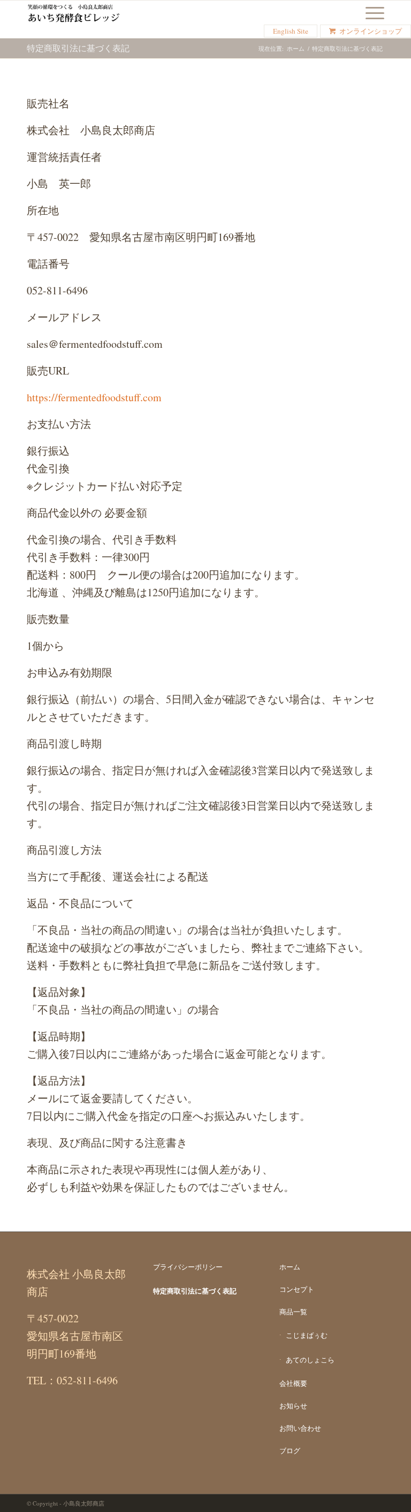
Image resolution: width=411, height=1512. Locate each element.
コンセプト (296, 1289)
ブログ (289, 1450)
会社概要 (293, 1383)
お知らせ (293, 1405)
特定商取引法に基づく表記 (78, 47)
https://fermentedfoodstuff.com (94, 397)
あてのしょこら (310, 1360)
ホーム (296, 48)
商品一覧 (293, 1311)
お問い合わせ (300, 1428)
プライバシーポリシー (188, 1267)
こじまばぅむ (307, 1335)
